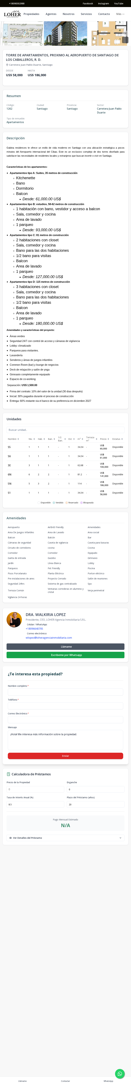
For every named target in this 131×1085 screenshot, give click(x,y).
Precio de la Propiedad (18, 782)
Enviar (65, 755)
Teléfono (13, 699)
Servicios (86, 14)
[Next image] (125, 33)
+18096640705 (34, 628)
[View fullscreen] (125, 40)
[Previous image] (6, 33)
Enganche (72, 782)
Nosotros (68, 14)
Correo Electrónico (18, 713)
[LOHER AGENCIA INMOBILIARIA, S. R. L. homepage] (12, 14)
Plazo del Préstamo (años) (81, 797)
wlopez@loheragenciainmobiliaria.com (49, 637)
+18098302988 (16, 3)
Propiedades (31, 14)
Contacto (104, 14)
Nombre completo (18, 685)
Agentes (51, 14)
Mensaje (12, 727)
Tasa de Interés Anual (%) (20, 797)
